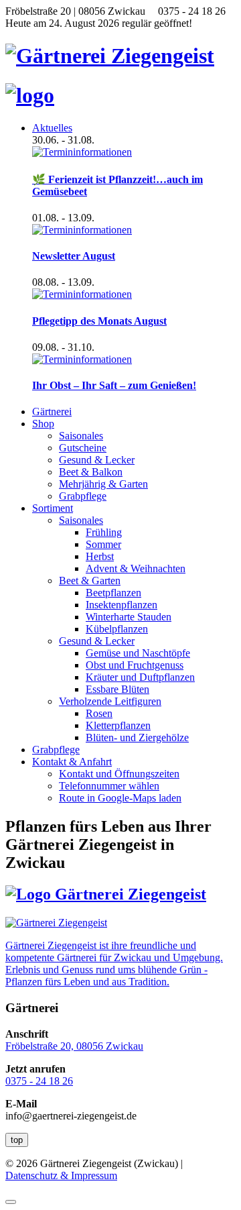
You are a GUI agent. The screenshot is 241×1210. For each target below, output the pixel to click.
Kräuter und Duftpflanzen (140, 677)
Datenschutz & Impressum (61, 1175)
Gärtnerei (52, 411)
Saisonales (81, 435)
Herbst (100, 556)
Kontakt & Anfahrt (72, 761)
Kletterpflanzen (118, 725)
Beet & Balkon (91, 472)
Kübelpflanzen (117, 629)
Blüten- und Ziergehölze (137, 737)
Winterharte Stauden (128, 616)
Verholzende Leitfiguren (110, 701)
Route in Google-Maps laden (120, 798)
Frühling (104, 532)
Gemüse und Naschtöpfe (138, 653)
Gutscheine (82, 447)
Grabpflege (82, 496)
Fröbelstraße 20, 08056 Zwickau (74, 1046)
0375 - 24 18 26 (39, 1081)
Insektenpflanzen (121, 604)
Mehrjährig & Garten (103, 484)
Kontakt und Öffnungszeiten (119, 773)
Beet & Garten (89, 580)
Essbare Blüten (117, 689)
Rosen (99, 713)
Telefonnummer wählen (109, 785)
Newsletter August (73, 256)
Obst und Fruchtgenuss (134, 665)
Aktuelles (52, 127)
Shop (43, 423)
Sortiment (52, 508)
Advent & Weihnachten (135, 568)
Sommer (103, 544)
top (17, 1140)
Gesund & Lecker (97, 459)
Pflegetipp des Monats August (99, 321)
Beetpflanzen (113, 592)
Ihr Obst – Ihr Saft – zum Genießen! (114, 385)
